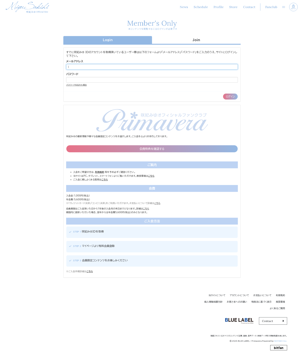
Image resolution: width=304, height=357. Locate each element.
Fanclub (271, 7)
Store (233, 7)
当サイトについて (217, 295)
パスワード (72, 74)
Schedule (201, 7)
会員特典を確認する (152, 149)
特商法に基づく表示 (261, 302)
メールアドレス (74, 61)
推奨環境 (280, 302)
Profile (219, 7)
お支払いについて (262, 295)
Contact (249, 7)
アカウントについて (239, 295)
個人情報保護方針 (213, 302)
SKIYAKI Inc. (280, 341)
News (184, 7)
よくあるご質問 (277, 308)
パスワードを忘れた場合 (76, 85)
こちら (157, 203)
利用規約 (280, 295)
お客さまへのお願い (237, 302)
